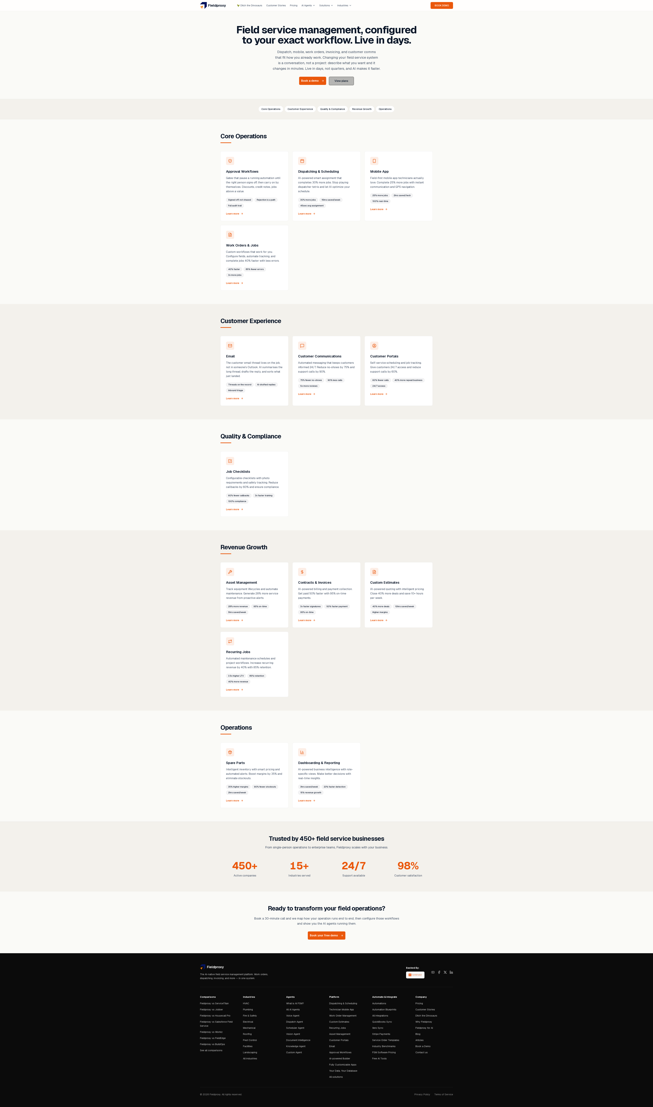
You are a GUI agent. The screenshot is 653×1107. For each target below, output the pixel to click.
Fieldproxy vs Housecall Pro (215, 1015)
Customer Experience (300, 109)
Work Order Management (342, 1015)
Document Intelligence (298, 1040)
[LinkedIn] (451, 972)
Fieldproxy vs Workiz (211, 1032)
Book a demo (310, 81)
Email (332, 1046)
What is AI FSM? (295, 1003)
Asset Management (339, 1034)
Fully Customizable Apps (342, 1064)
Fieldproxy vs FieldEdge (213, 1038)
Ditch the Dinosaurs (249, 5)
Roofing (247, 1034)
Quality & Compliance (332, 109)
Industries (342, 5)
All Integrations (380, 1015)
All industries (250, 1058)
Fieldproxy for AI (424, 1027)
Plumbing (248, 1009)
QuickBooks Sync (382, 1021)
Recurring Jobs (337, 1027)
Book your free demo (324, 935)
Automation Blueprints (384, 1009)
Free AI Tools (379, 1058)
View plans (341, 81)
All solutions (336, 1076)
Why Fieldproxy (423, 1021)
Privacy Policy (422, 1094)
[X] (445, 972)
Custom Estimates (339, 1021)
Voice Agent (292, 1015)
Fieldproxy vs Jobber (211, 1009)
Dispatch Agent (294, 1021)
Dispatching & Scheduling (343, 1003)
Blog (417, 1034)
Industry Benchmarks (384, 1046)
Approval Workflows (340, 1052)
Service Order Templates (385, 1040)
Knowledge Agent (295, 1046)
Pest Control (250, 1040)
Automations (379, 1003)
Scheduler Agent (295, 1027)
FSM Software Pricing (384, 1052)
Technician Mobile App (341, 1009)
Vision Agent (293, 1034)
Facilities (248, 1046)
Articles (419, 1040)
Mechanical (249, 1027)
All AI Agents (293, 1009)
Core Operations (270, 109)
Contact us (421, 1052)
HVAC (246, 1003)
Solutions (324, 5)
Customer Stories (276, 5)
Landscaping (250, 1052)
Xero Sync (377, 1027)
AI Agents (307, 5)
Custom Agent (294, 1052)
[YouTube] (433, 972)
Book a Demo (423, 1046)
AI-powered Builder (339, 1058)
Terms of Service (443, 1094)
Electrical (248, 1021)
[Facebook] (439, 972)
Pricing (293, 5)
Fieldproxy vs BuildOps (212, 1044)
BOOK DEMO (442, 5)
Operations (385, 109)
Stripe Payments (381, 1034)
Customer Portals (339, 1040)
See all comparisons (211, 1050)
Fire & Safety (250, 1015)
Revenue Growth (362, 109)
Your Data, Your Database (343, 1070)
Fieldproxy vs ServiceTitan (214, 1003)
